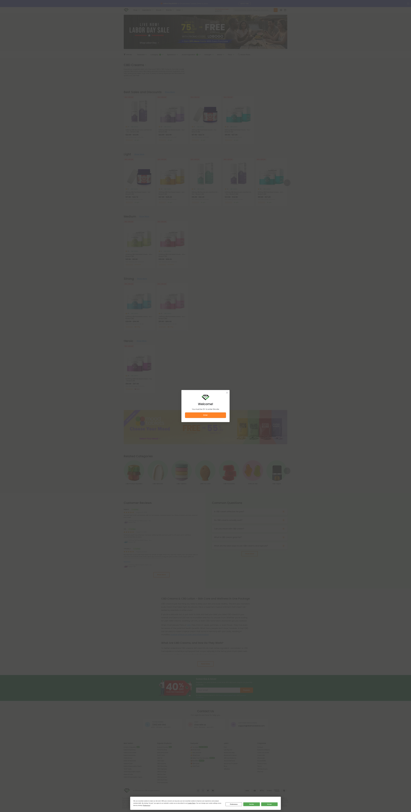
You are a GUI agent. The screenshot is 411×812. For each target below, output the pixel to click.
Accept (269, 804)
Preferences (234, 804)
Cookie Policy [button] (191, 803)
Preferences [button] (146, 805)
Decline (251, 804)
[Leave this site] (227, 392)
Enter (205, 415)
